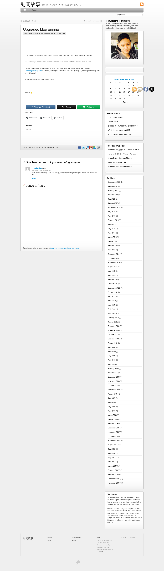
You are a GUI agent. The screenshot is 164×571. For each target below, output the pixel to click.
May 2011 (111, 271)
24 (129, 95)
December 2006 (114, 479)
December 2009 (114, 326)
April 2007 (111, 462)
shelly (110, 162)
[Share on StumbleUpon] (94, 148)
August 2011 (112, 267)
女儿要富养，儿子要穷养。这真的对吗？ (123, 126)
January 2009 (113, 373)
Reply (34, 179)
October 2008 (113, 385)
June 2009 (112, 352)
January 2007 (113, 474)
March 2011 (112, 275)
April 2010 (111, 309)
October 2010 (113, 284)
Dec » (125, 102)
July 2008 (111, 398)
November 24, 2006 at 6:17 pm (41, 170)
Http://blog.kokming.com (33, 71)
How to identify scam (116, 117)
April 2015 (111, 216)
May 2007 (111, 457)
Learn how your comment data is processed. (65, 248)
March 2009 (112, 364)
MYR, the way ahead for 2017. (119, 130)
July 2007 (111, 449)
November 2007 (114, 432)
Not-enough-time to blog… (92, 21)
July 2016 (111, 199)
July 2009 (111, 347)
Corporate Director (125, 158)
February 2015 (113, 220)
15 (120, 92)
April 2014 (111, 233)
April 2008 (111, 411)
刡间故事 (30, 4)
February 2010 (113, 318)
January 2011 (113, 279)
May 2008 (111, 407)
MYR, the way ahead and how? (119, 134)
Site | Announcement (50, 33)
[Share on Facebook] (79, 148)
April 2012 (111, 250)
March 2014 (112, 237)
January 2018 (113, 186)
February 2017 (113, 190)
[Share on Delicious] (87, 148)
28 (115, 99)
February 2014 (113, 241)
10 (129, 89)
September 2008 (114, 390)
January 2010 (113, 322)
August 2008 (112, 394)
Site (41, 33)
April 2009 (111, 360)
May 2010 (111, 305)
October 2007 (113, 436)
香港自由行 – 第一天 (29, 21)
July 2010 (111, 296)
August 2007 (112, 445)
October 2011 (113, 258)
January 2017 (113, 195)
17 (129, 92)
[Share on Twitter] (83, 148)
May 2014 (111, 229)
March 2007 (112, 466)
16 (124, 92)
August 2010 (112, 292)
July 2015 (111, 212)
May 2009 (111, 356)
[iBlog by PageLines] (77, 562)
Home (24, 10)
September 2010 (114, 288)
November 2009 (114, 330)
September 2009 (114, 339)
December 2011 (113, 254)
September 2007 (114, 441)
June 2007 (112, 453)
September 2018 (114, 182)
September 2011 (114, 263)
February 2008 (113, 419)
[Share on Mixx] (91, 148)
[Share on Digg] (98, 148)
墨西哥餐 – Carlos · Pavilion (129, 150)
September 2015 (114, 207)
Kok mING (112, 150)
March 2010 (112, 313)
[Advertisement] (71, 46)
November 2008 (114, 381)
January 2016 (113, 203)
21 (115, 95)
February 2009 (113, 368)
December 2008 (114, 377)
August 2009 (112, 343)
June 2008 (112, 402)
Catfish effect (113, 122)
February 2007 (113, 470)
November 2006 (114, 483)
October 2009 (113, 335)
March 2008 (112, 415)
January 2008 (113, 424)
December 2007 (114, 428)
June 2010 (112, 301)
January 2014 (113, 246)
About (34, 10)
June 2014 (112, 224)
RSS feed (132, 28)
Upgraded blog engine (41, 29)
